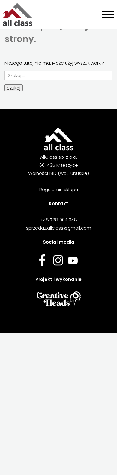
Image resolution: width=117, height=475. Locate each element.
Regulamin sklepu (58, 189)
